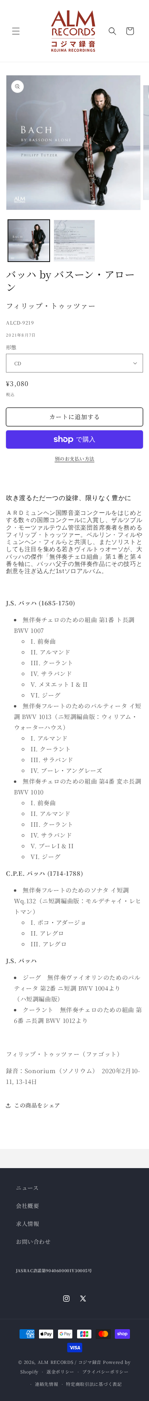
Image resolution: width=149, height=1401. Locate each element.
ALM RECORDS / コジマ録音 (69, 1362)
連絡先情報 (46, 1384)
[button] (16, 31)
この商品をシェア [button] (37, 1105)
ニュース (27, 1188)
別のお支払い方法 (75, 458)
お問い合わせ (33, 1241)
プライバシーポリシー (105, 1371)
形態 (11, 347)
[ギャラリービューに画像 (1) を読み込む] (29, 241)
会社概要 (27, 1206)
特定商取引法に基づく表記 (94, 1384)
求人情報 (27, 1224)
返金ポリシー (60, 1371)
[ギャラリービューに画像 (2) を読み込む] (74, 241)
